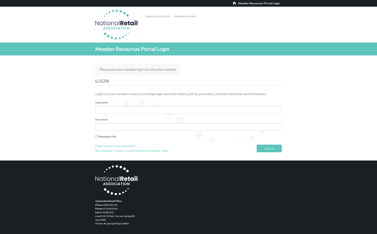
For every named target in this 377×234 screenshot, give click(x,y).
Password (101, 119)
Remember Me (107, 136)
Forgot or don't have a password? (115, 146)
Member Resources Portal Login (259, 3)
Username (101, 102)
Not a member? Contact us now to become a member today (131, 150)
